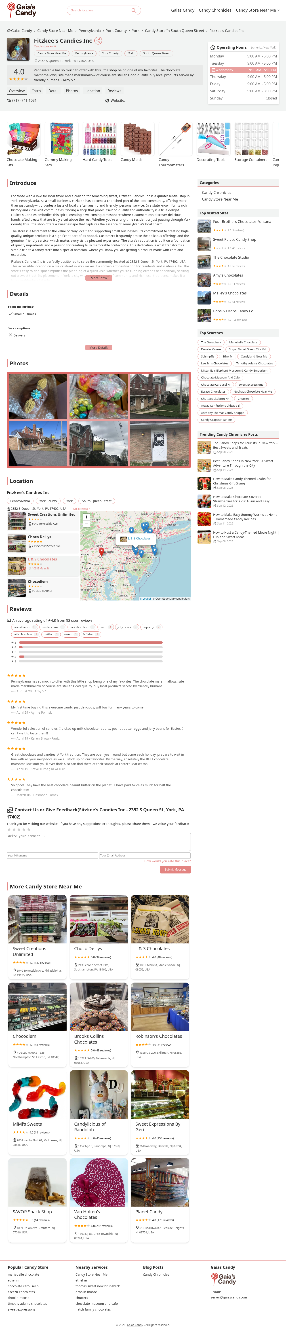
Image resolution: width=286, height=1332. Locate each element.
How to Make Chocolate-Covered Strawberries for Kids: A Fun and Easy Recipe (241, 501)
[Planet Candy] (160, 1182)
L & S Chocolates (139, 538)
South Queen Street (156, 53)
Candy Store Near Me (256, 10)
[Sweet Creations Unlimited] (37, 919)
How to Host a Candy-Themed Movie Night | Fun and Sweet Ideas (246, 536)
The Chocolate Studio (231, 261)
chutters (243, 399)
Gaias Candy (182, 10)
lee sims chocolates (214, 363)
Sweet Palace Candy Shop (234, 243)
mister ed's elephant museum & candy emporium (234, 370)
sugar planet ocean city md (247, 349)
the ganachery (211, 342)
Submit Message (175, 869)
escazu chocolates (213, 391)
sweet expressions (251, 385)
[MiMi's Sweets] (37, 1094)
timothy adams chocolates (254, 363)
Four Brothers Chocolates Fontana (242, 226)
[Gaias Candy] (22, 10)
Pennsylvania (90, 30)
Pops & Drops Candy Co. (233, 315)
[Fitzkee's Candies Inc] (20, 51)
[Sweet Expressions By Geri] (160, 1094)
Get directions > (81, 508)
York (136, 30)
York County (116, 30)
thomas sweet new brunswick (98, 1286)
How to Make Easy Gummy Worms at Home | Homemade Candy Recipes (245, 518)
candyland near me (254, 356)
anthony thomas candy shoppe (222, 413)
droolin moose (211, 349)
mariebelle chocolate (243, 342)
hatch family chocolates (93, 1309)
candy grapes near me (216, 420)
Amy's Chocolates (229, 279)
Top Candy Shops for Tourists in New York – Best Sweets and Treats (245, 447)
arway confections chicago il (220, 406)
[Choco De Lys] (99, 919)
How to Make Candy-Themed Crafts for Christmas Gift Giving (242, 483)
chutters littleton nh (215, 399)
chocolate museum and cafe (220, 377)
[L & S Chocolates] (160, 919)
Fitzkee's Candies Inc (227, 30)
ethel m (228, 356)
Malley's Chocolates (230, 297)
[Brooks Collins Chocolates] (99, 1007)
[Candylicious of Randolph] (99, 1094)
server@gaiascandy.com (229, 1297)
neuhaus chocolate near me (253, 391)
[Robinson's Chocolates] (160, 1007)
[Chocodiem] (37, 1007)
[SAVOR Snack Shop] (37, 1182)
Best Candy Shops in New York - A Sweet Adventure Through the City (243, 465)
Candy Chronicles (215, 10)
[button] (101, 552)
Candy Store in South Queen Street (174, 30)
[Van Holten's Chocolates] (99, 1182)
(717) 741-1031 (24, 100)
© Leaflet (145, 598)
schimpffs (207, 356)
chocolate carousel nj (215, 385)
